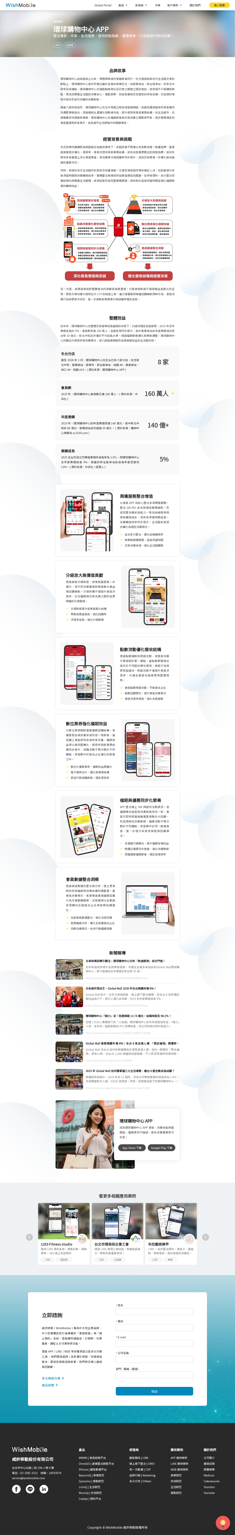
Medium (209, 1475)
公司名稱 (122, 1353)
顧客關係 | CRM (138, 1458)
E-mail (121, 1337)
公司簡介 (209, 1458)
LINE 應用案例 (179, 1463)
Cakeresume (212, 1481)
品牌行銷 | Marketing (142, 1475)
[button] (29, 1237)
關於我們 (195, 5)
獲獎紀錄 (209, 1463)
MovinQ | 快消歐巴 (90, 1493)
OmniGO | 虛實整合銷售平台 (96, 1463)
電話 (119, 1321)
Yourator (209, 1487)
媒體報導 (209, 1469)
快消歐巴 (176, 1481)
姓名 (119, 1305)
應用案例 (58, 21)
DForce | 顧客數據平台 (93, 1469)
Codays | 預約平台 (90, 1499)
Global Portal (102, 5)
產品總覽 (48, 1385)
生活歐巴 (176, 1487)
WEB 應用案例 (179, 1469)
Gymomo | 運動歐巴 (91, 1481)
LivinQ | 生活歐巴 (89, 1487)
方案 (157, 5)
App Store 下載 (132, 1148)
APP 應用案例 (179, 1458)
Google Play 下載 (161, 1148)
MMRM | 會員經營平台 (92, 1458)
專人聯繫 (219, 5)
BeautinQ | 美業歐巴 (91, 1475)
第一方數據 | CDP (140, 1469)
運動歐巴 (176, 1493)
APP (58, 45)
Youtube (209, 1493)
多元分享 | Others (140, 1481)
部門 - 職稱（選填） (128, 1369)
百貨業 (69, 45)
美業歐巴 (176, 1475)
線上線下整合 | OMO (141, 1463)
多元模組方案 (51, 1378)
